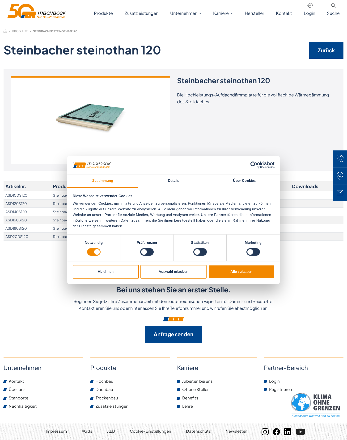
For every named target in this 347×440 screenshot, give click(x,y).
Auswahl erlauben (173, 272)
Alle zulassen (241, 272)
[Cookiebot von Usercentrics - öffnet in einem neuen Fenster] (254, 165)
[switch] (147, 252)
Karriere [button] (221, 13)
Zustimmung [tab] (102, 180)
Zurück (326, 50)
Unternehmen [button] (184, 13)
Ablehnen (106, 272)
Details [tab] (173, 180)
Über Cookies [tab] (244, 180)
